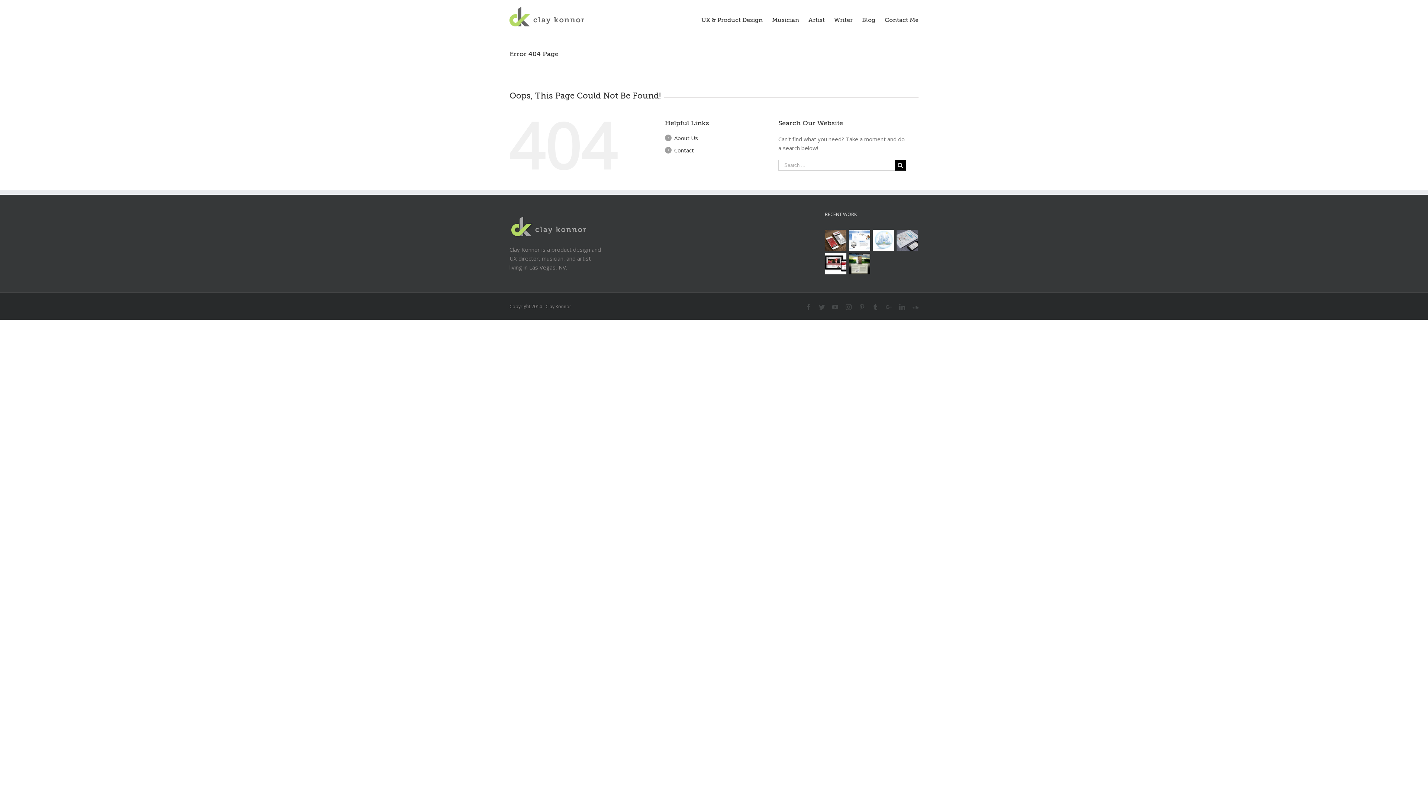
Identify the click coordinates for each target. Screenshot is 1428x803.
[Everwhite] (907, 240)
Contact (684, 150)
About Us (686, 138)
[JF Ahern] (836, 263)
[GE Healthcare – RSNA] (860, 240)
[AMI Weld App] (836, 240)
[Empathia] (860, 263)
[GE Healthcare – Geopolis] (883, 240)
